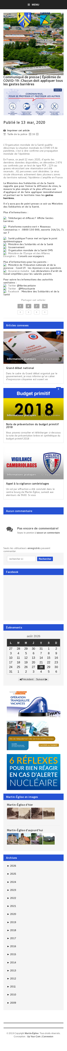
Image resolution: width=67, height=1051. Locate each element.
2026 (11, 865)
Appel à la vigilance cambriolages (27, 483)
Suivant (40, 679)
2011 (11, 986)
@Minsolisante (27, 288)
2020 (11, 914)
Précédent (28, 679)
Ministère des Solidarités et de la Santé (30, 244)
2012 (11, 978)
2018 (11, 930)
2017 (11, 938)
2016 (11, 946)
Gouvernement (16, 247)
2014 (11, 962)
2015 (11, 954)
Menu (35, 4)
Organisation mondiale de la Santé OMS (30, 250)
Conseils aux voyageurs (31, 256)
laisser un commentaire (48, 533)
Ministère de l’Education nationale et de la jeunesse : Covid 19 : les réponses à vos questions (32, 266)
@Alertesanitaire (26, 285)
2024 (11, 882)
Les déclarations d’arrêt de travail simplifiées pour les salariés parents (32, 272)
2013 (11, 970)
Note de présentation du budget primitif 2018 (32, 425)
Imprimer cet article (18, 130)
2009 (11, 1002)
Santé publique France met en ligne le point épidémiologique (30, 240)
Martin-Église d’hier (20, 805)
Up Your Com (34, 1036)
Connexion (47, 1036)
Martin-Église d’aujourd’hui (25, 830)
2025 (11, 873)
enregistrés (34, 548)
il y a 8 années (52, 359)
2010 (11, 994)
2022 (11, 898)
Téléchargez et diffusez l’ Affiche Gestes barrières (28, 219)
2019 (11, 922)
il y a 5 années (52, 475)
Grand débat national (20, 368)
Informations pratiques (21, 359)
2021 (11, 906)
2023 (11, 890)
